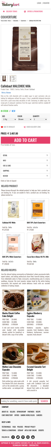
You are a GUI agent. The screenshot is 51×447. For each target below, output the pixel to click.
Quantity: (36, 116)
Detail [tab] (5, 155)
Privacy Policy (30, 427)
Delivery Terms (11, 11)
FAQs (14, 427)
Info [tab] (4, 160)
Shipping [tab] (6, 171)
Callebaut (32, 89)
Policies (20, 427)
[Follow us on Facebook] (13, 437)
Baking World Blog (28, 415)
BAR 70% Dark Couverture (36, 222)
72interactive (33, 445)
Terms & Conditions (9, 430)
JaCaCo (35, 227)
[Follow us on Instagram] (28, 437)
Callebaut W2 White (9, 222)
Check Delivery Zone (34, 127)
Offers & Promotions (35, 11)
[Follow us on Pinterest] (23, 437)
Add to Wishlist (9, 127)
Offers (16, 415)
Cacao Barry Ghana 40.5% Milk (38, 257)
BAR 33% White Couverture (11, 257)
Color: (20, 116)
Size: (3, 116)
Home (9, 21)
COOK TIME (5, 322)
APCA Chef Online (31, 430)
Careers (39, 415)
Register (46, 3)
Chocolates (15, 21)
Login (39, 3)
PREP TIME (5, 319)
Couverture (23, 21)
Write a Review (6, 92)
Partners (31, 412)
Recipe (38, 412)
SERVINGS (5, 324)
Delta (22, 89)
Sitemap (20, 430)
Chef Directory (7, 415)
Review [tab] (5, 176)
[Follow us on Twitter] (18, 437)
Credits (41, 430)
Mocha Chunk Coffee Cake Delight (11, 314)
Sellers (12, 412)
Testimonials (6, 427)
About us (5, 412)
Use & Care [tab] (7, 165)
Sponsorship (21, 412)
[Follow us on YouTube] (33, 437)
